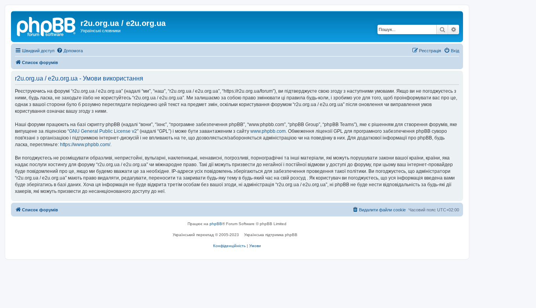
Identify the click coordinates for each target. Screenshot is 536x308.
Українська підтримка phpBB (270, 235)
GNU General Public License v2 (103, 131)
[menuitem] (70, 50)
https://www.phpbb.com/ (85, 144)
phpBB (216, 224)
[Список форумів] (46, 25)
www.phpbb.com (268, 131)
